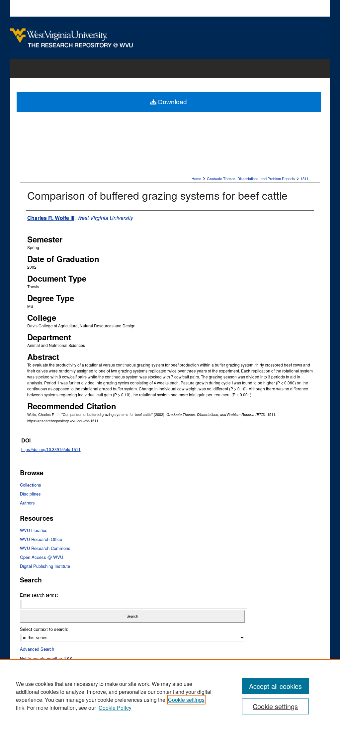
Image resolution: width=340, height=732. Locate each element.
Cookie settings (186, 699)
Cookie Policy (115, 707)
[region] (170, 695)
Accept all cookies (275, 686)
